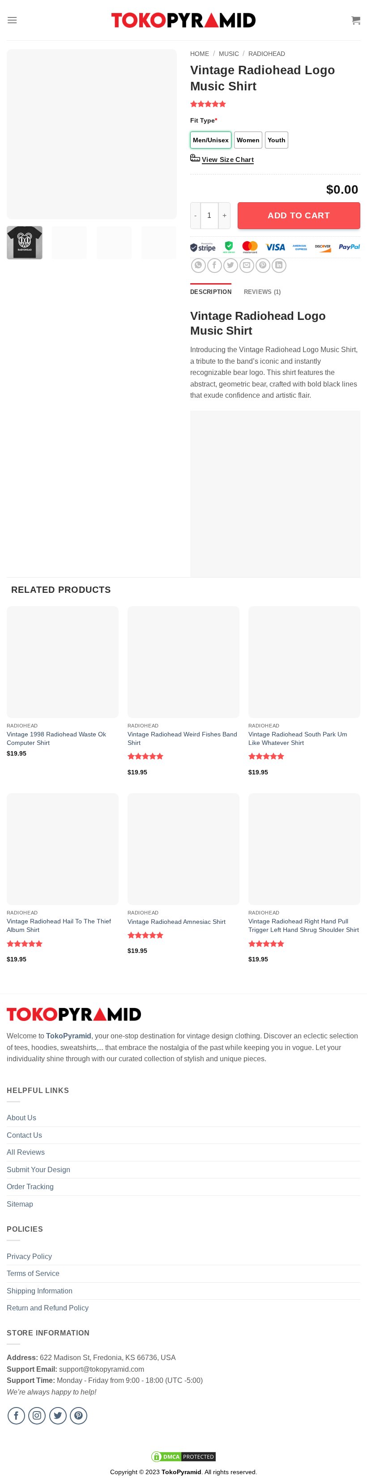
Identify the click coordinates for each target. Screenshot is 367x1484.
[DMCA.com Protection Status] (183, 1456)
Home (199, 53)
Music (229, 53)
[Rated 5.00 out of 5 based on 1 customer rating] (275, 103)
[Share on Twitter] (230, 265)
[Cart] (355, 20)
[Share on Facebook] (214, 265)
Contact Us (24, 1135)
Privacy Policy (29, 1256)
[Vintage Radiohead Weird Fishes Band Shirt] (183, 662)
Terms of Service (33, 1273)
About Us (21, 1118)
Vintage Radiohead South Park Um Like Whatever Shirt (297, 738)
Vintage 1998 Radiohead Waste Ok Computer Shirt (56, 738)
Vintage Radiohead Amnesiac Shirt (177, 921)
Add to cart (299, 215)
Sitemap (20, 1204)
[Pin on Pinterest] (263, 265)
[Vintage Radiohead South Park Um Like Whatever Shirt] (304, 662)
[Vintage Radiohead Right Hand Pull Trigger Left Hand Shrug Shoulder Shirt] (304, 849)
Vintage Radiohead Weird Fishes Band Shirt (182, 738)
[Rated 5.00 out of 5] (146, 756)
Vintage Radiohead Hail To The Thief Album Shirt (59, 925)
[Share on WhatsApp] (198, 265)
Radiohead (266, 53)
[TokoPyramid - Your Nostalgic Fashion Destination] (183, 20)
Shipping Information (40, 1291)
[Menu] (12, 20)
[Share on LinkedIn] (279, 265)
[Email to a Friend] (246, 265)
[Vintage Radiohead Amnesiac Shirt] (183, 849)
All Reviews (26, 1152)
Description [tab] (210, 292)
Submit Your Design (38, 1170)
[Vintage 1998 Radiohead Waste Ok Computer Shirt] (63, 662)
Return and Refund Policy (48, 1308)
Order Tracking (30, 1187)
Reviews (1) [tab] (262, 292)
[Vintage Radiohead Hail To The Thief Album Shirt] (63, 849)
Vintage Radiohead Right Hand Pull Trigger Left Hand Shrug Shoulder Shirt (303, 925)
